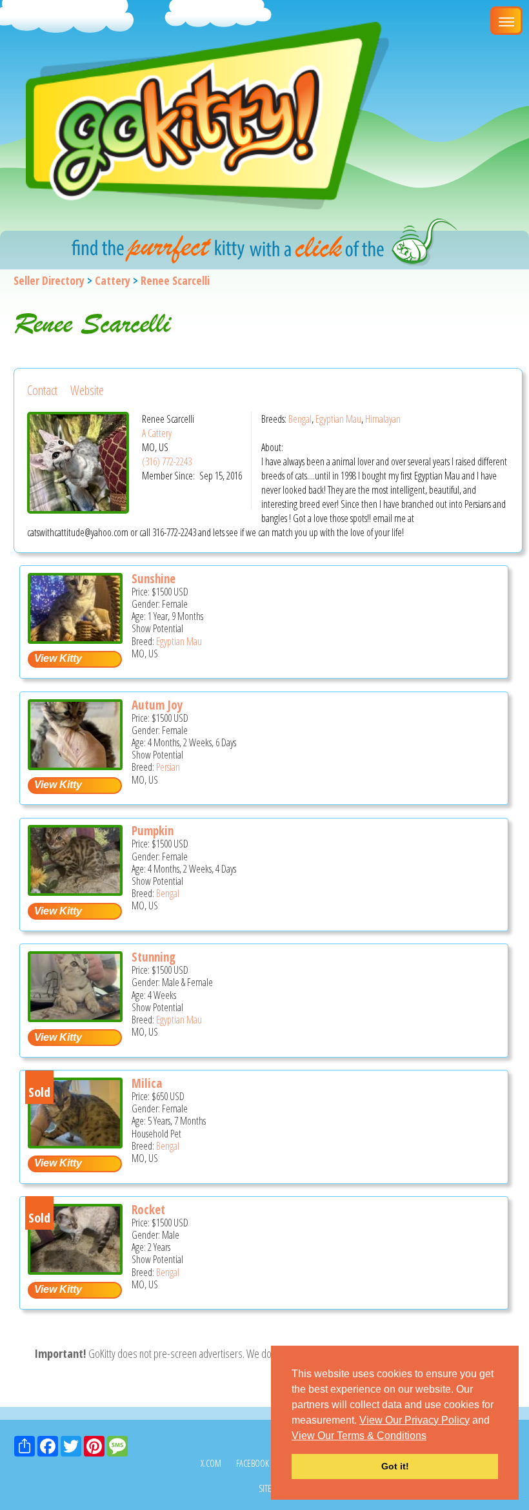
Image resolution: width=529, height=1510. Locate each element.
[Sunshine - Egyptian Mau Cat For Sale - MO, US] (75, 639)
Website (87, 390)
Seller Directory (49, 280)
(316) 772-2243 (167, 461)
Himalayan (383, 419)
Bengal (300, 419)
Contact (42, 390)
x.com (211, 1463)
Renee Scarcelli (175, 280)
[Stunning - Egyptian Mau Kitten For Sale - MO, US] (75, 1017)
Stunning (153, 957)
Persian (168, 767)
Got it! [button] (395, 1466)
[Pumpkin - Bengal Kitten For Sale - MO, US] (75, 891)
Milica (147, 1083)
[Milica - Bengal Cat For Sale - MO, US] (75, 1143)
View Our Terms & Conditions (359, 1435)
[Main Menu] (506, 20)
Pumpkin (153, 830)
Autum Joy (157, 705)
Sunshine (153, 578)
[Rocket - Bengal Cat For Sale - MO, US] (75, 1270)
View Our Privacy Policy (414, 1420)
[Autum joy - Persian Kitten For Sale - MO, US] (75, 765)
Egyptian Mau (338, 419)
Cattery (112, 280)
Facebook (252, 1463)
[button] (431, 1436)
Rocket (148, 1209)
